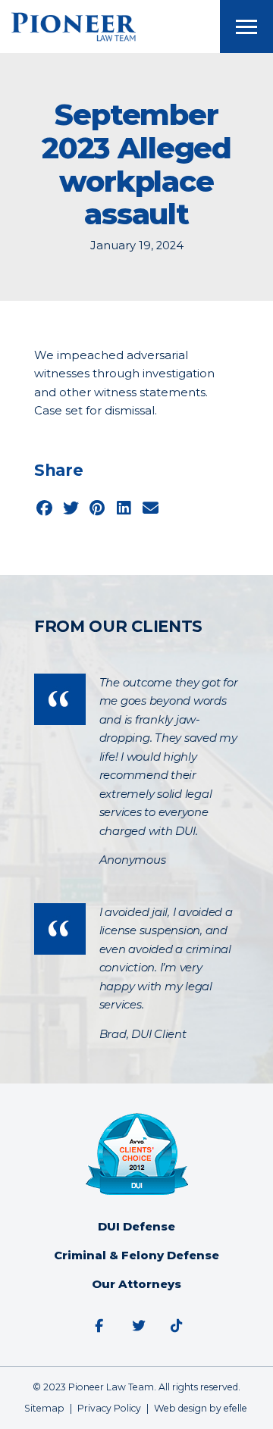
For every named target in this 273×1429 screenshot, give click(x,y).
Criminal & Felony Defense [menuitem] (136, 1255)
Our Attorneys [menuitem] (136, 1284)
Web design (180, 1408)
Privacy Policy (109, 1408)
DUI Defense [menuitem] (136, 1227)
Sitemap (44, 1408)
